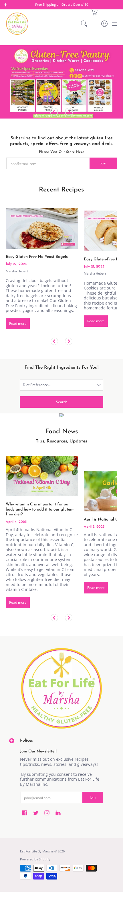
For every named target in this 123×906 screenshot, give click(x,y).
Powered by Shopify (35, 859)
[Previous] (54, 112)
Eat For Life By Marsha (36, 851)
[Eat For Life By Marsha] (17, 23)
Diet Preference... (37, 384)
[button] (94, 12)
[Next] (69, 112)
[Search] (84, 23)
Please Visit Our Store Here (61, 152)
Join (103, 163)
